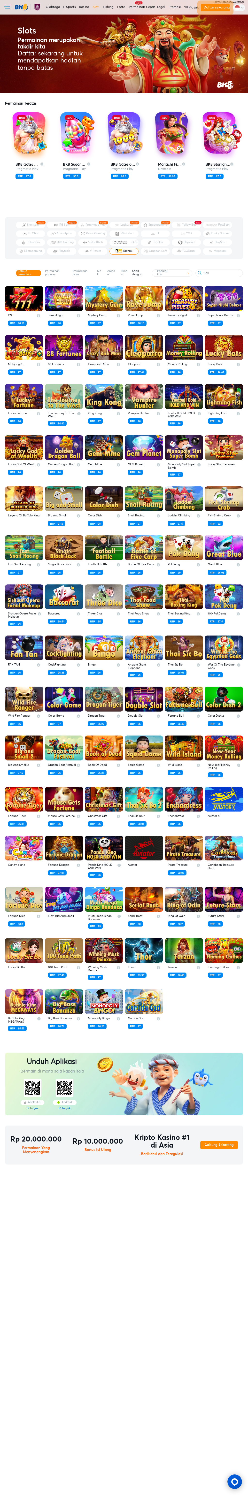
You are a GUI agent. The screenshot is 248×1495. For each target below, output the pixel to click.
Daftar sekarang (217, 7)
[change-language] (239, 7)
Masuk (192, 7)
